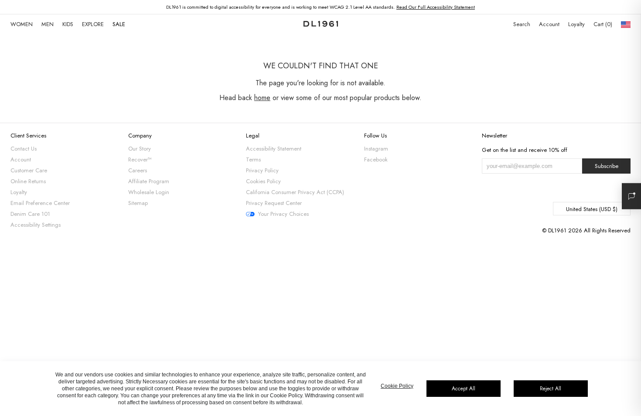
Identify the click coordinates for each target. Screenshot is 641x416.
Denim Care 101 (30, 214)
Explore (93, 24)
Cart (601, 24)
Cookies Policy (263, 181)
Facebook (376, 159)
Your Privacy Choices (283, 214)
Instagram (376, 148)
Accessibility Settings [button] (35, 225)
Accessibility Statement (273, 148)
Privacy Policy (262, 170)
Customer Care (28, 170)
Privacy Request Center (274, 203)
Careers (137, 170)
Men (47, 24)
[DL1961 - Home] (320, 24)
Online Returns (28, 181)
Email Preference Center (40, 203)
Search (521, 24)
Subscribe (606, 166)
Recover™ (140, 159)
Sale (119, 24)
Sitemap (138, 203)
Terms (253, 159)
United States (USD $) (591, 209)
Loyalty (576, 24)
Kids (67, 24)
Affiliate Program (148, 181)
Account (549, 24)
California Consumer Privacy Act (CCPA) (295, 192)
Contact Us (23, 148)
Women (21, 24)
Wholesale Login (148, 192)
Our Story (139, 148)
